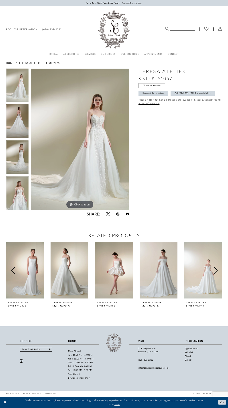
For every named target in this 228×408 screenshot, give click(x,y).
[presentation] (25, 270)
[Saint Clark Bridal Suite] (114, 29)
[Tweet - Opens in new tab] (108, 214)
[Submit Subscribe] (50, 349)
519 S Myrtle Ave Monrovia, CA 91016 (148, 350)
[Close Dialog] (5, 402)
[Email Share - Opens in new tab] (127, 214)
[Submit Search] (167, 29)
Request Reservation (153, 93)
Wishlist (189, 352)
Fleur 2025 (52, 63)
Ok (222, 402)
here (117, 404)
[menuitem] (22, 29)
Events (188, 359)
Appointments (192, 348)
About (188, 356)
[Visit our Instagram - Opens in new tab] (21, 361)
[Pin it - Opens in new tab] (118, 214)
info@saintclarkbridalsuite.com (153, 367)
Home (10, 63)
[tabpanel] (17, 87)
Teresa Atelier (29, 63)
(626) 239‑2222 (145, 359)
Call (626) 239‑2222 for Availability (193, 93)
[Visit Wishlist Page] (206, 29)
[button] (220, 29)
